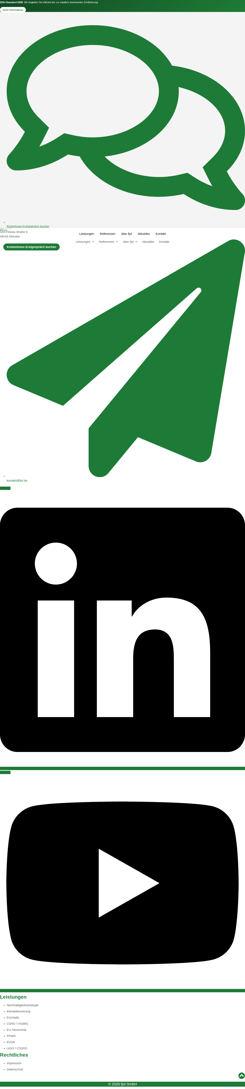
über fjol (126, 233)
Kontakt (161, 233)
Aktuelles (144, 233)
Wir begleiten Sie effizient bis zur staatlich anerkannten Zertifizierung (49, 2)
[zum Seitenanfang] (241, 1077)
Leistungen (86, 233)
